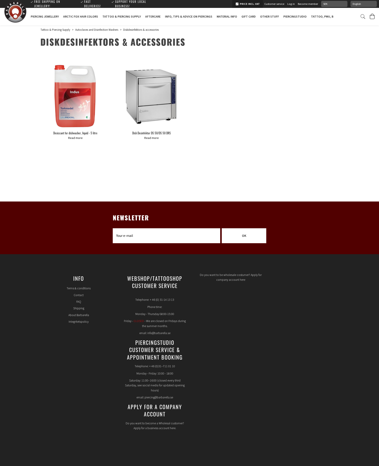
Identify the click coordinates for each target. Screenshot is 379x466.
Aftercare (153, 16)
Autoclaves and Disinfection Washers (96, 30)
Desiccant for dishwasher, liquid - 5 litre (75, 133)
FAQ (78, 302)
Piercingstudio (295, 16)
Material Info (227, 16)
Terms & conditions (79, 288)
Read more (75, 138)
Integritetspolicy (79, 322)
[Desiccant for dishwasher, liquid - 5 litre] (75, 96)
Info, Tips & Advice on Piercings (188, 16)
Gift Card (248, 16)
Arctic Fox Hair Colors (80, 16)
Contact (79, 295)
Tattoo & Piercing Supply (121, 16)
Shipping (78, 308)
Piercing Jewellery (45, 16)
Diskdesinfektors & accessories (141, 30)
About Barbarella (78, 315)
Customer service (274, 4)
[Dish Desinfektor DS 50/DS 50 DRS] (152, 96)
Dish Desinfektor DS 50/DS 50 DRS (151, 133)
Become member (308, 4)
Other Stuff (269, 16)
